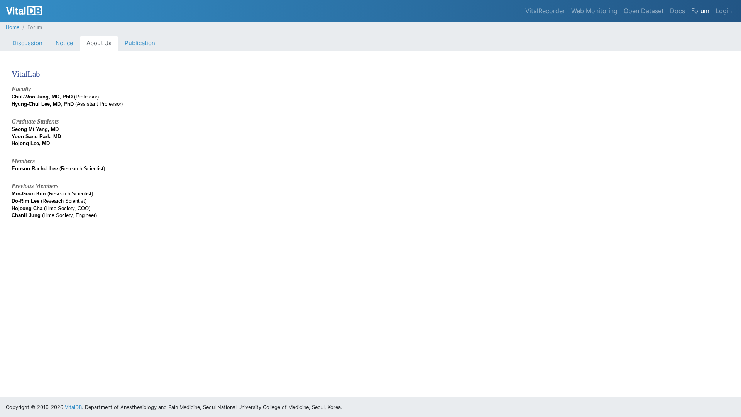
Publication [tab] (140, 43)
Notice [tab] (64, 43)
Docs (677, 11)
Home (12, 27)
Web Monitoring (594, 11)
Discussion (27, 43)
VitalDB (24, 10)
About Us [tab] (99, 43)
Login (724, 11)
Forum (700, 11)
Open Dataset (644, 11)
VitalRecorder (545, 11)
